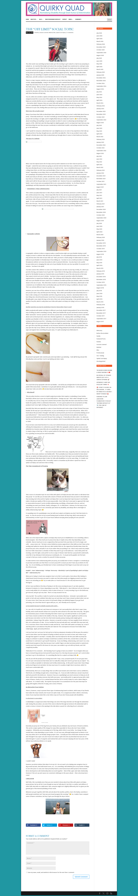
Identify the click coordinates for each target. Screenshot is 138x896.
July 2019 (99, 257)
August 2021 (100, 187)
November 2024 (101, 80)
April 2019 (99, 265)
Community (78, 19)
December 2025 (101, 47)
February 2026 (101, 44)
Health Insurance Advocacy (52, 19)
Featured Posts (101, 339)
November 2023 (101, 114)
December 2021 (101, 176)
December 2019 (101, 243)
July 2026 (99, 33)
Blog (40, 19)
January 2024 (100, 108)
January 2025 (100, 75)
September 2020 (101, 218)
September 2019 (101, 251)
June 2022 (99, 159)
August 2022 (100, 153)
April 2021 (99, 198)
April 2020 (99, 232)
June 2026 (99, 36)
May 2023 (99, 131)
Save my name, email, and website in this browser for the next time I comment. (51, 872)
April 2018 (99, 299)
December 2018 (101, 276)
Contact (64, 19)
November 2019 (101, 246)
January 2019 (100, 274)
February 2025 (101, 72)
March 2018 (100, 302)
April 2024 (99, 100)
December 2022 (101, 145)
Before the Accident (102, 333)
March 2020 (100, 234)
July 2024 (99, 92)
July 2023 (99, 125)
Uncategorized (101, 361)
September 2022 (101, 150)
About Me (33, 19)
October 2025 (101, 50)
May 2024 (99, 97)
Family (98, 336)
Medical (51, 32)
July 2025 (99, 58)
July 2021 (99, 190)
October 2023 (100, 117)
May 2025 (99, 64)
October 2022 (100, 148)
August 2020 (100, 220)
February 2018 (101, 304)
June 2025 (99, 61)
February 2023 (101, 139)
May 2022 (99, 162)
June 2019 (99, 260)
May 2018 (99, 296)
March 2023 (100, 136)
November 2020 (101, 212)
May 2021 (99, 195)
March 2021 (100, 201)
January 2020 (100, 240)
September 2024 (101, 86)
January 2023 (100, 142)
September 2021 (101, 184)
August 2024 (100, 89)
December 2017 (101, 310)
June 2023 (99, 128)
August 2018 (100, 288)
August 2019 (100, 254)
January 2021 (100, 206)
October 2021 (100, 181)
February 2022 (101, 170)
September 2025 (101, 52)
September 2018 (101, 285)
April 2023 (99, 134)
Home (27, 19)
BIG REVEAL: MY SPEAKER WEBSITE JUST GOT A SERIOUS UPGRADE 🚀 (104, 377)
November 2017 (101, 313)
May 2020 (99, 229)
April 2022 (99, 164)
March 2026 (100, 41)
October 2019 (101, 248)
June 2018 (99, 293)
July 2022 (99, 156)
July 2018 (99, 290)
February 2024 (101, 106)
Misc (54, 32)
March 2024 (100, 103)
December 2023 (101, 111)
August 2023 (100, 122)
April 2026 (99, 38)
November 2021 (101, 178)
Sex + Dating (100, 355)
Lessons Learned (43, 32)
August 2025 (100, 55)
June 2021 (99, 192)
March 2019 (100, 268)
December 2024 (101, 78)
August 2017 (100, 321)
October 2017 (101, 316)
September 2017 (101, 318)
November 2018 (101, 279)
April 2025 (99, 66)
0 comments (70, 32)
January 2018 (100, 307)
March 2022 (100, 167)
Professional (100, 353)
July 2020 (99, 223)
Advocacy (99, 330)
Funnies (37, 32)
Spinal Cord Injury (61, 32)
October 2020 (101, 215)
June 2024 (99, 94)
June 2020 (99, 226)
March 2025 (100, 69)
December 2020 (101, 209)
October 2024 (101, 83)
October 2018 (101, 282)
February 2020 (101, 237)
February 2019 (101, 271)
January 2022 (100, 173)
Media (70, 19)
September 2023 (101, 120)
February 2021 (101, 204)
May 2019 (99, 262)
